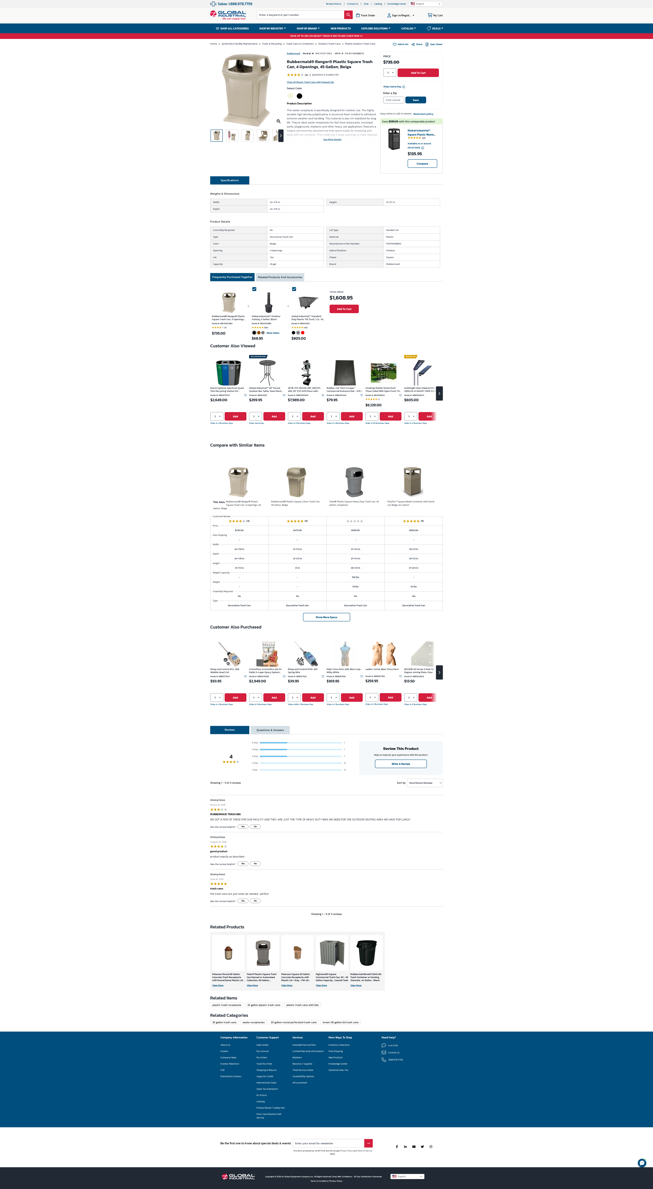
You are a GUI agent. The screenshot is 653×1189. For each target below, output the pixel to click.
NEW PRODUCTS (341, 28)
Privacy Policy (346, 1150)
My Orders (261, 1057)
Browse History (333, 3)
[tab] (229, 180)
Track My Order (264, 1064)
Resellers (297, 1057)
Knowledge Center (397, 3)
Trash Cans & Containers (300, 44)
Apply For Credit (264, 1076)
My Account (262, 1051)
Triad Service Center (302, 1070)
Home (213, 44)
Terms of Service (364, 1150)
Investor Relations (229, 1064)
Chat (366, 3)
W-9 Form (261, 1095)
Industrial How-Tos (338, 1070)
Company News (228, 1057)
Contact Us (352, 3)
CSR (222, 1070)
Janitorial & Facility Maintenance (239, 44)
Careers (224, 1051)
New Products (335, 1057)
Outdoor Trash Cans (329, 44)
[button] (426, 3)
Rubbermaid (293, 53)
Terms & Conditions (320, 1181)
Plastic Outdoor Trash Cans (360, 44)
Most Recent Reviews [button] (420, 783)
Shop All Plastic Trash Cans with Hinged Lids (310, 82)
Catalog (378, 3)
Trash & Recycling (272, 44)
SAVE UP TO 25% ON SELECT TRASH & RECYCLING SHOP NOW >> (326, 36)
